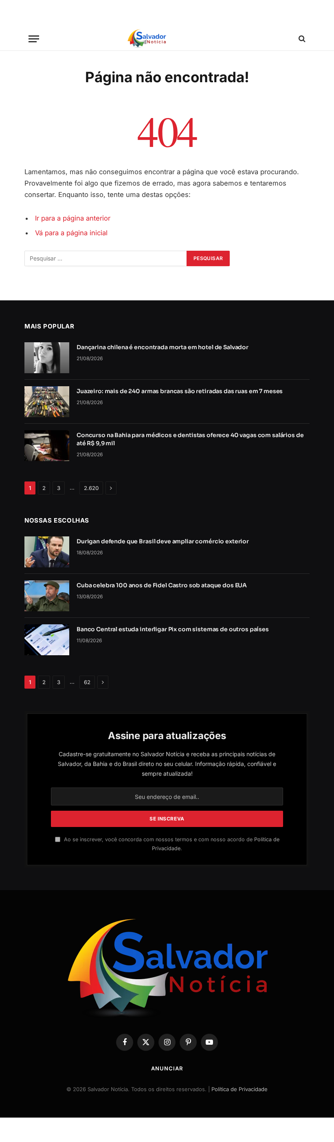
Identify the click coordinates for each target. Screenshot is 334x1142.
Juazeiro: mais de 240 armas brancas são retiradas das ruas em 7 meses (180, 391)
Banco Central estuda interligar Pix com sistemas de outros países (173, 629)
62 (87, 682)
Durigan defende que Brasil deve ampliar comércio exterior (163, 541)
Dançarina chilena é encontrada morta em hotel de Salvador (162, 347)
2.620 (91, 488)
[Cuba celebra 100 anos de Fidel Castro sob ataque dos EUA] (46, 595)
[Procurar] (301, 39)
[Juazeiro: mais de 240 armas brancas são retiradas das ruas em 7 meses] (46, 401)
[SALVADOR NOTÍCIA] (167, 38)
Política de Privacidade (239, 1089)
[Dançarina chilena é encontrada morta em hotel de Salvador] (46, 357)
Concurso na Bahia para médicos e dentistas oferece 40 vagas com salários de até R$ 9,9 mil (190, 439)
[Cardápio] (34, 39)
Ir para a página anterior (72, 218)
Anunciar (166, 1068)
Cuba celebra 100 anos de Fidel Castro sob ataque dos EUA (162, 585)
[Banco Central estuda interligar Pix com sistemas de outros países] (46, 639)
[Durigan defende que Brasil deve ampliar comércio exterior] (46, 551)
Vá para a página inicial (71, 233)
